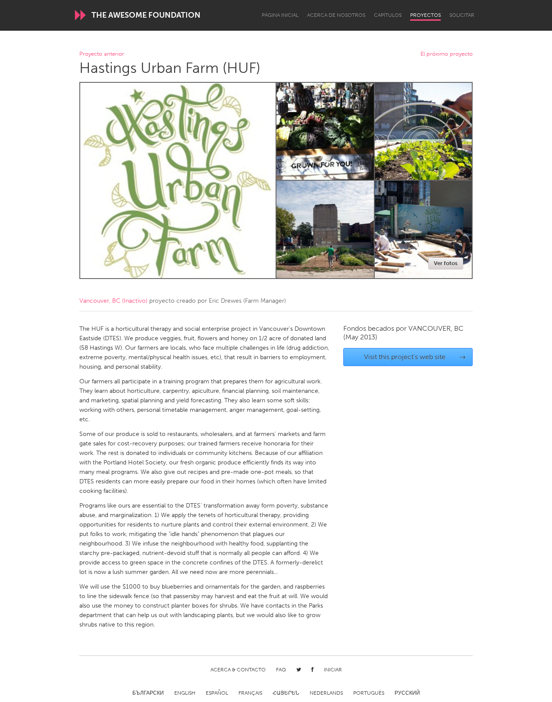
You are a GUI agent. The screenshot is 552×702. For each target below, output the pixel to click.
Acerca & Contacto (238, 670)
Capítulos (387, 15)
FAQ (281, 670)
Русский (407, 693)
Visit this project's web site (415, 357)
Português (368, 693)
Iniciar (333, 670)
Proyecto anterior (101, 54)
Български (148, 693)
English (184, 693)
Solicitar (461, 15)
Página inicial (280, 15)
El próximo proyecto (446, 54)
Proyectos (425, 15)
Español (217, 693)
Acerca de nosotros (336, 15)
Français (250, 693)
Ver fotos (446, 263)
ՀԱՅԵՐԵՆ (286, 693)
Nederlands (326, 693)
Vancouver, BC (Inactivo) (113, 300)
